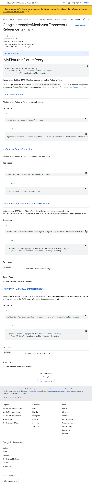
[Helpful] (84, 19)
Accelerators (7, 419)
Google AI (6, 462)
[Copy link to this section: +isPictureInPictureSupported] (34, 149)
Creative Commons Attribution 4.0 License (63, 389)
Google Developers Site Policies (59, 391)
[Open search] (64, 2)
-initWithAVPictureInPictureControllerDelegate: (26, 203)
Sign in (86, 3)
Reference (64, 19)
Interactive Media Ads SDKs (22, 2)
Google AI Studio (68, 419)
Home (5, 19)
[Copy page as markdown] (29, 30)
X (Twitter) (36, 423)
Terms (5, 475)
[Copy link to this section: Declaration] (14, 108)
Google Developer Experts (12, 416)
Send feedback (81, 25)
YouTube (35, 426)
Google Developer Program (12, 408)
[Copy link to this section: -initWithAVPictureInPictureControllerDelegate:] (52, 204)
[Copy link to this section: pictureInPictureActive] (27, 94)
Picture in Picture (79, 87)
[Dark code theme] (87, 65)
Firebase (65, 416)
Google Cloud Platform (11, 459)
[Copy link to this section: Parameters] (14, 262)
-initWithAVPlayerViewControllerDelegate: (24, 289)
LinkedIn (35, 419)
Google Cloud (67, 426)
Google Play (66, 430)
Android (65, 408)
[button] (46, 53)
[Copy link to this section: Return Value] (15, 277)
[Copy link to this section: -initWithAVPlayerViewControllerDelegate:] (47, 289)
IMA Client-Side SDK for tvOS (48, 19)
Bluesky (35, 412)
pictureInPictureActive (14, 94)
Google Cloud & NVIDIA (11, 423)
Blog (34, 408)
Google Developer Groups (12, 412)
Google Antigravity (68, 423)
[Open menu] (3, 2)
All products (7, 466)
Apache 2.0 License (29, 391)
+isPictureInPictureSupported (17, 149)
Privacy (12, 475)
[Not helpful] (87, 19)
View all (65, 434)
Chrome (65, 412)
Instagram (36, 416)
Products (12, 19)
